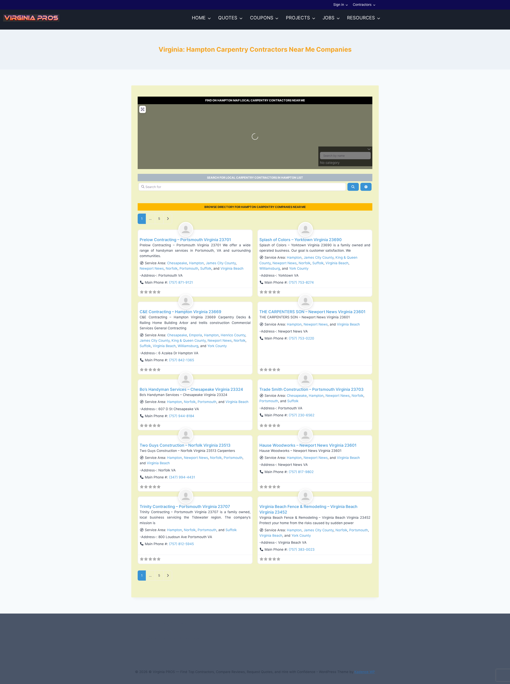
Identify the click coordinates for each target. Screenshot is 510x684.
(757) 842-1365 (181, 360)
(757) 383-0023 (302, 549)
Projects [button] (298, 18)
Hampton (196, 263)
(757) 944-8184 (181, 416)
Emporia (195, 335)
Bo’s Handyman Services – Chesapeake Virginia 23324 (191, 389)
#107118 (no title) (153, 623)
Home (199, 18)
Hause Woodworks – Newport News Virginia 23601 (307, 445)
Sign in (338, 5)
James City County (221, 263)
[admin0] (195, 229)
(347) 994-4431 (182, 477)
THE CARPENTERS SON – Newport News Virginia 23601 (312, 311)
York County (298, 268)
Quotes (227, 18)
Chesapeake (177, 263)
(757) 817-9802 (301, 472)
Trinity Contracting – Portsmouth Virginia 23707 (185, 506)
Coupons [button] (261, 18)
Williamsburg (269, 268)
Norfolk (172, 268)
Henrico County (233, 335)
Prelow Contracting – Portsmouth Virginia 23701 (185, 239)
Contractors (362, 5)
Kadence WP (364, 672)
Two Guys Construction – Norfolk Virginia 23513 (185, 445)
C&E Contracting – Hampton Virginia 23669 (180, 311)
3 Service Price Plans (158, 638)
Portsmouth (188, 268)
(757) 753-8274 (301, 282)
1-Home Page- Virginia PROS (170, 631)
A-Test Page (189, 638)
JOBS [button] (328, 18)
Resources (361, 18)
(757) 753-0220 (301, 338)
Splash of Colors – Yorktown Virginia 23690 (300, 239)
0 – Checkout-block (186, 623)
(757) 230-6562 (301, 415)
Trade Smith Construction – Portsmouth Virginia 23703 (311, 389)
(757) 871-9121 (181, 282)
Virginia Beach (232, 268)
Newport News (152, 268)
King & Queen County (189, 340)
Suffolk (205, 268)
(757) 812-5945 (181, 544)
